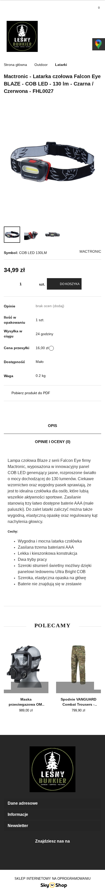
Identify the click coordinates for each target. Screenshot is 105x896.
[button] (52, 803)
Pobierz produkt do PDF (30, 393)
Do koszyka (70, 284)
